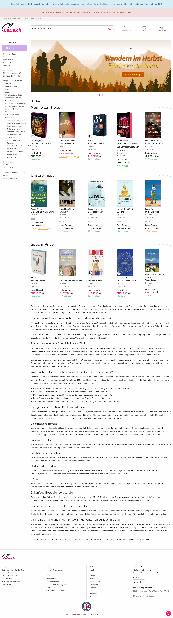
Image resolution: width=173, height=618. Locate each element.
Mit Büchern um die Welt (12, 73)
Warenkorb (162, 31)
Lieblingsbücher (9, 70)
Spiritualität (11, 149)
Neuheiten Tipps (9, 54)
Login (144, 31)
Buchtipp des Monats (11, 76)
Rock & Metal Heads (10, 573)
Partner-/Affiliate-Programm (56, 585)
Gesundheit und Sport (16, 120)
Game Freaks (7, 585)
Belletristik (9, 83)
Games (92, 576)
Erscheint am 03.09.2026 (69, 156)
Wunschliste (126, 31)
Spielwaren (94, 585)
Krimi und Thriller (11, 109)
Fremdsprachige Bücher (14, 98)
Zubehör (93, 587)
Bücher (10, 48)
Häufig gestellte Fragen (142, 570)
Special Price (8, 60)
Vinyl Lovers (7, 579)
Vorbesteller (8, 62)
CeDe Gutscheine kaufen (56, 590)
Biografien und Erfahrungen (11, 87)
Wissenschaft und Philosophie (14, 155)
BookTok (6, 165)
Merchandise (95, 582)
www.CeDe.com (108, 12)
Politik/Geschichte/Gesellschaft (17, 146)
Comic (7, 92)
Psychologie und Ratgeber (13, 141)
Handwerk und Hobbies (16, 123)
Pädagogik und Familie (16, 132)
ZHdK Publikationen (10, 168)
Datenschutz (51, 579)
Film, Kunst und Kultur (13, 95)
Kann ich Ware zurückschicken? (145, 573)
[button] (99, 95)
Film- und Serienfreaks (11, 582)
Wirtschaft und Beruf (15, 152)
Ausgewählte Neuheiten (12, 81)
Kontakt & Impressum (54, 570)
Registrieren (51, 587)
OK (160, 4)
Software (93, 593)
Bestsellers (7, 65)
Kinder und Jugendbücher (15, 103)
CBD (91, 590)
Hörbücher (9, 101)
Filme (92, 573)
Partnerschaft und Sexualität (14, 136)
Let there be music (9, 576)
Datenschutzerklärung (69, 4)
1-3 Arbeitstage (36, 159)
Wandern (6, 175)
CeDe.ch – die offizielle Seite (13, 570)
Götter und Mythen (10, 178)
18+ (91, 596)
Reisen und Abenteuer (14, 115)
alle (160, 107)
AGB (48, 576)
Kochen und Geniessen (14, 106)
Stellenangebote (52, 582)
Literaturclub (8, 162)
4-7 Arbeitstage (151, 231)
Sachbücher (10, 118)
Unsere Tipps (8, 57)
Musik (7, 112)
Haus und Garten (14, 126)
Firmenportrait (51, 573)
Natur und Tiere (13, 129)
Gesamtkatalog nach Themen (14, 173)
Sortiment (11, 43)
